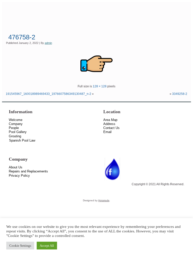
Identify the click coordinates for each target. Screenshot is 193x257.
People (14, 128)
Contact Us (111, 128)
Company (16, 124)
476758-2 (21, 37)
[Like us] (112, 180)
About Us (15, 167)
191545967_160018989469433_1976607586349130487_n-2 (48, 94)
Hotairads (103, 200)
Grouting (15, 136)
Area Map (110, 120)
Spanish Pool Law (22, 140)
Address (109, 124)
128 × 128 (100, 86)
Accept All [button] (47, 245)
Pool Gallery (18, 132)
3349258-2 (179, 94)
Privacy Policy (19, 175)
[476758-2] (96, 79)
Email (107, 132)
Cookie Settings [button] (20, 245)
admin (48, 42)
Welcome (15, 120)
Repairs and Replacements (28, 171)
